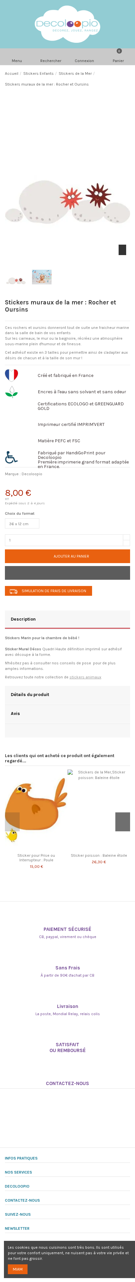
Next (122, 821)
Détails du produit (30, 694)
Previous (12, 821)
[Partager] (11, 484)
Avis (15, 713)
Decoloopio (32, 474)
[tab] (67, 619)
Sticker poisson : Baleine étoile (99, 855)
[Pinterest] (44, 484)
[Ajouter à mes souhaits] (67, 573)
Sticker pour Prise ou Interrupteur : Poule (36, 857)
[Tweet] (27, 484)
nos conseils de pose (71, 663)
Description (23, 619)
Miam (18, 1269)
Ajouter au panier (71, 556)
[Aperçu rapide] (39, 848)
